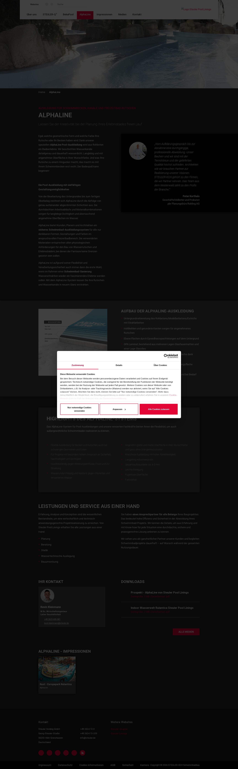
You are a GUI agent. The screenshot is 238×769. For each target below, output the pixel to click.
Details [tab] (119, 365)
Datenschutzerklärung (114, 398)
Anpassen (117, 409)
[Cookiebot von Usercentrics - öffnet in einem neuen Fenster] (166, 356)
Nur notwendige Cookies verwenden (79, 409)
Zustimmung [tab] (78, 365)
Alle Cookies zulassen (158, 409)
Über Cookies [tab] (160, 365)
